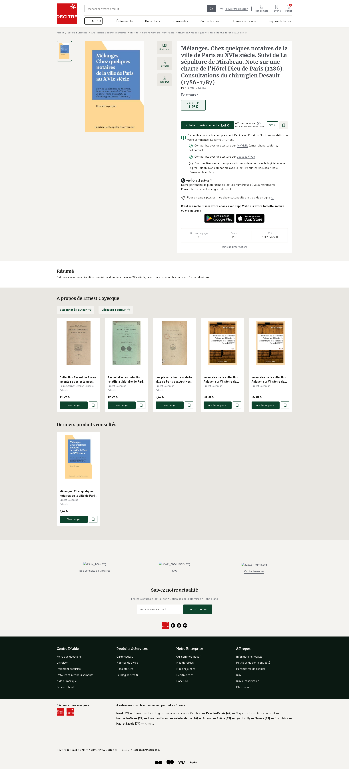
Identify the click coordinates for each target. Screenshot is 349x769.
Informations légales (249, 656)
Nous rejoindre (185, 668)
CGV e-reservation (247, 681)
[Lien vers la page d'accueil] (67, 13)
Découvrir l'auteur (113, 309)
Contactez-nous (254, 571)
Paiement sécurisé (69, 668)
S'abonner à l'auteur (73, 309)
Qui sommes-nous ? (189, 656)
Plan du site (243, 687)
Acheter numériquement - (207, 125)
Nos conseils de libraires (95, 570)
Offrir (272, 125)
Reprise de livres (127, 662)
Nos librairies (185, 662)
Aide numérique (67, 681)
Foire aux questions (69, 656)
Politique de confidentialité (253, 662)
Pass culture (125, 668)
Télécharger (73, 405)
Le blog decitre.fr (127, 675)
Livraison (62, 662)
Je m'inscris (198, 609)
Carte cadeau (125, 656)
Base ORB (182, 681)
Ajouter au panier (217, 405)
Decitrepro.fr (184, 675)
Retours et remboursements (75, 675)
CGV (238, 675)
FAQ (174, 570)
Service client (65, 687)
